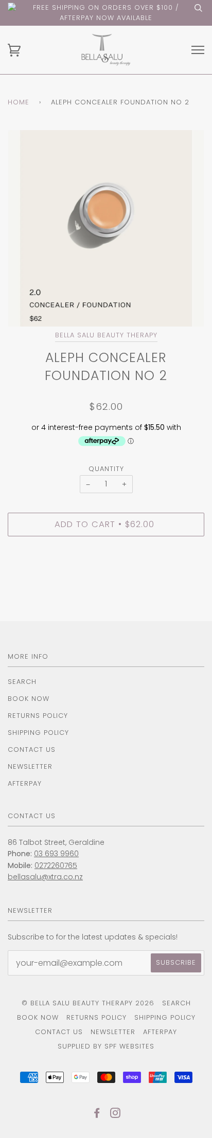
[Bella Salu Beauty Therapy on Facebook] (97, 1114)
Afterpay (25, 783)
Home (18, 102)
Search (22, 682)
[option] (106, 228)
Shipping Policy (38, 732)
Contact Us (32, 749)
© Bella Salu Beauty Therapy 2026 (88, 1003)
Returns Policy (38, 715)
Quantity (106, 469)
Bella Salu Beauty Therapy (106, 335)
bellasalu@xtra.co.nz (45, 877)
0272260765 (55, 865)
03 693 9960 (56, 853)
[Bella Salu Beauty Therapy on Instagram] (115, 1114)
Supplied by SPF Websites (106, 1046)
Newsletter (30, 766)
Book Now (28, 698)
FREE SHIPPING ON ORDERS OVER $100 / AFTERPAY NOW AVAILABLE (106, 13)
